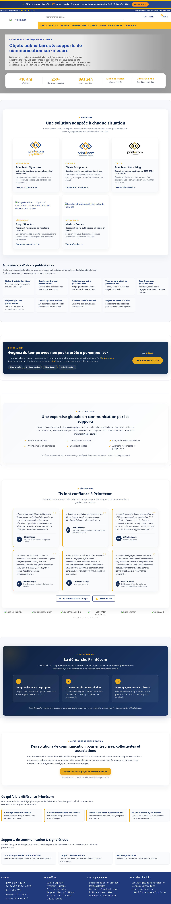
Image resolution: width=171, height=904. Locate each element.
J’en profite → (140, 4)
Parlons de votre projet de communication (85, 771)
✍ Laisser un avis (104, 598)
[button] (73, 617)
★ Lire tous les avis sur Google (73, 598)
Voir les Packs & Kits (147, 360)
